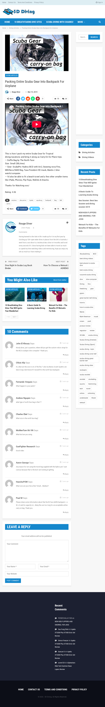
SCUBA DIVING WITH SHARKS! (59, 22)
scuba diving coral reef (88, 354)
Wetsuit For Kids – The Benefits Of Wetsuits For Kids (89, 227)
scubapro (83, 370)
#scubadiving (85, 254)
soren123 (61, 663)
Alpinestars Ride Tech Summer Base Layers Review (65, 666)
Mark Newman (85, 317)
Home (4, 2)
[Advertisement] (89, 91)
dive (81, 279)
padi (89, 321)
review (92, 331)
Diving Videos (88, 157)
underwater (84, 398)
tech (81, 389)
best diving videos (86, 258)
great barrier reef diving (88, 298)
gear (92, 289)
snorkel (82, 379)
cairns (8, 203)
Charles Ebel (21, 414)
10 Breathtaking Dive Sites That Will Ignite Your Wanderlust (88, 182)
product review (85, 326)
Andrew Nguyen (23, 398)
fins (89, 284)
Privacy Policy (39, 2)
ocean (82, 321)
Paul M (19, 498)
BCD (94, 254)
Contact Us (12, 2)
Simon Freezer (63, 640)
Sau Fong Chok (63, 629)
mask (96, 317)
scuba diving (93, 335)
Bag (55, 200)
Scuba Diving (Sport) (87, 344)
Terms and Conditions (25, 2)
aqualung (39, 200)
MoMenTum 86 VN (24, 430)
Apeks (31, 200)
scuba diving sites (86, 365)
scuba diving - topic (87, 349)
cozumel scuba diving (88, 275)
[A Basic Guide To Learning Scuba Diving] (37, 294)
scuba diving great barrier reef (86, 360)
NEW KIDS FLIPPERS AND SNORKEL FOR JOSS (87, 215)
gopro (82, 293)
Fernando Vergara (24, 382)
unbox (82, 393)
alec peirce (23, 200)
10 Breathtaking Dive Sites (28, 22)
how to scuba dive (86, 307)
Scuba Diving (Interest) (88, 340)
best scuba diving (86, 270)
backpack (48, 200)
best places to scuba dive (87, 264)
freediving (83, 289)
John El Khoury (23, 343)
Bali (61, 200)
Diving (82, 284)
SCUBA (82, 335)
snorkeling (92, 379)
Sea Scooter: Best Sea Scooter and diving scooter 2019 (88, 203)
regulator (83, 331)
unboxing (91, 393)
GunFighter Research (25, 446)
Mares (82, 312)
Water (93, 398)
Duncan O (61, 652)
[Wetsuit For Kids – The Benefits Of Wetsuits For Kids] (58, 294)
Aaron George (22, 462)
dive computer (91, 279)
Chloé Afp (20, 363)
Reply (66, 355)
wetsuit (82, 403)
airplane (14, 200)
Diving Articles (12, 75)
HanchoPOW (22, 482)
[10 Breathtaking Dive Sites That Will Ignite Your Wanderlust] (15, 294)
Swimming (92, 384)
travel (88, 389)
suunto (82, 384)
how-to (82, 303)
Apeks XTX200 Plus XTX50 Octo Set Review (65, 632)
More (80, 22)
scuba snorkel (85, 375)
